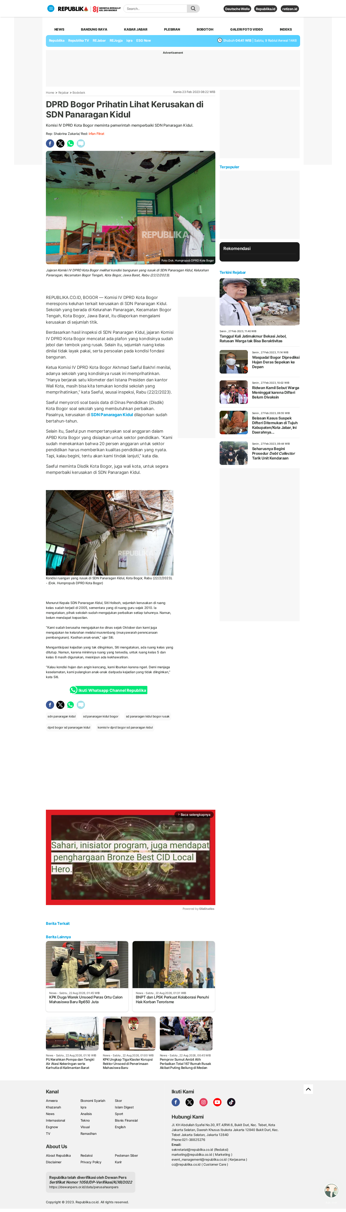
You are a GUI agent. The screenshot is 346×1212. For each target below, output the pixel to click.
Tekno (85, 1120)
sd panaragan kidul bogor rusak (148, 716)
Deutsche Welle (237, 9)
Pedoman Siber (126, 1155)
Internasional (55, 1120)
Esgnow (52, 1127)
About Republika (58, 1155)
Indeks (286, 29)
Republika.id (265, 9)
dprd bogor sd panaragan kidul (69, 727)
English (120, 1127)
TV (48, 1133)
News (50, 1114)
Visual (85, 1127)
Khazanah (53, 1107)
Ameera (52, 1101)
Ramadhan (88, 1133)
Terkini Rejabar (233, 272)
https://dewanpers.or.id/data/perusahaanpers (84, 1187)
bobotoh (205, 29)
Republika (56, 40)
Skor (118, 1101)
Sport (119, 1114)
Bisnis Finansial (126, 1120)
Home (50, 92)
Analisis (86, 1114)
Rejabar (63, 92)
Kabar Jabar (135, 29)
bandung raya (94, 29)
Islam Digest (124, 1107)
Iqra (83, 1107)
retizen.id (289, 9)
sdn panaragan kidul (62, 716)
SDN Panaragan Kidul (112, 414)
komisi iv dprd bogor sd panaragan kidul (125, 727)
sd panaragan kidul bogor (100, 716)
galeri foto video (246, 29)
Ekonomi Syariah (92, 1101)
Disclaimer (53, 1162)
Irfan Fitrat (96, 134)
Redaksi (86, 1155)
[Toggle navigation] (51, 8)
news (59, 29)
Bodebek (78, 92)
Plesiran (172, 29)
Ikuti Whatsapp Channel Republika (112, 690)
